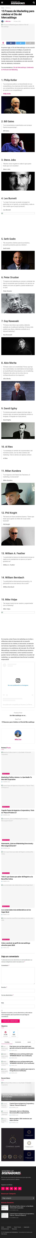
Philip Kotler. (7, 94)
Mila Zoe (8, 21)
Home (2, 8)
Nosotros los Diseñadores (11, 1232)
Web (2, 1003)
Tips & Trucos (17, 1227)
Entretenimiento (5, 1229)
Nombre (4, 987)
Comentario (5, 965)
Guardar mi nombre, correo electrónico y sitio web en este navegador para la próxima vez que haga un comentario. (16, 1014)
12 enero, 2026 (5, 947)
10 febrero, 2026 (6, 781)
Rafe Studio (4, 1234)
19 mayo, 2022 (17, 21)
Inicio (2, 1227)
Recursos (14, 1229)
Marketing (8, 8)
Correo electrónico (7, 995)
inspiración (26, 1227)
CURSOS (9, 1227)
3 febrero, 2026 (5, 881)
